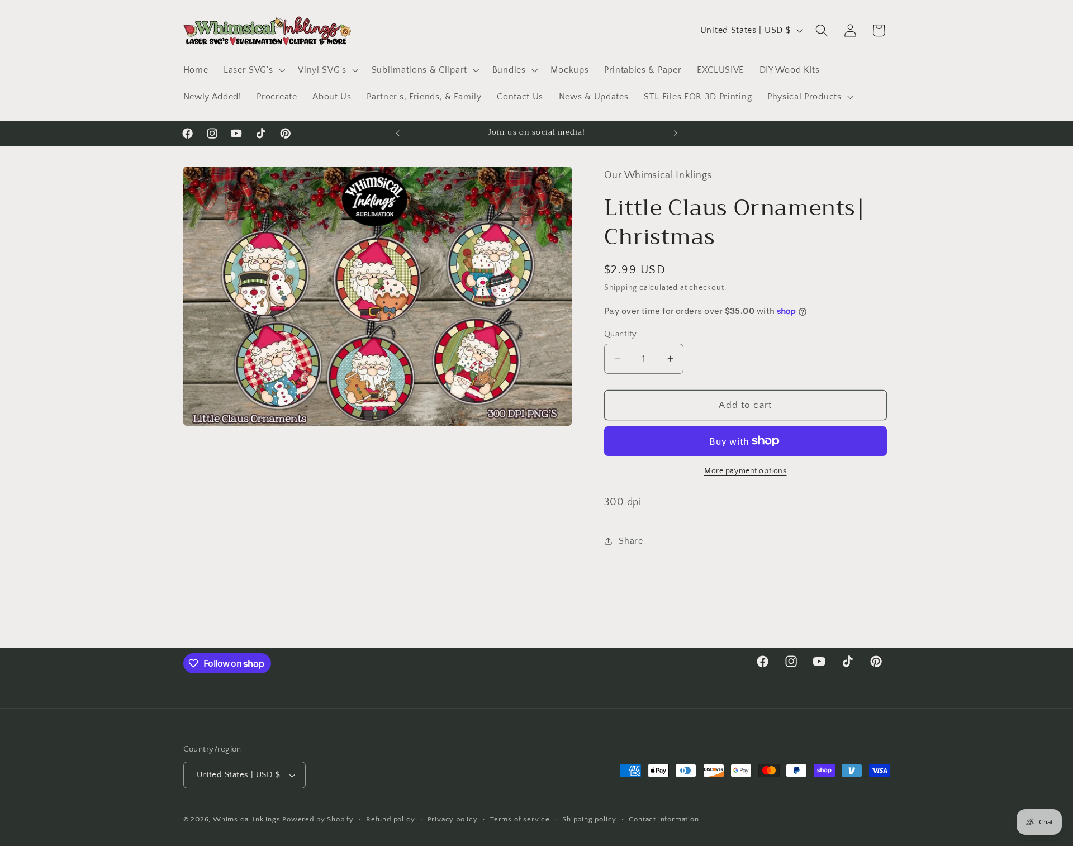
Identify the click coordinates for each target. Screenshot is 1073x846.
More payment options (745, 471)
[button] (253, 69)
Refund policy (390, 820)
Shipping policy (589, 820)
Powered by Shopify (318, 820)
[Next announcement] (675, 133)
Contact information (664, 820)
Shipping (620, 287)
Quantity (620, 334)
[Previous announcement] (398, 133)
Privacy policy (453, 820)
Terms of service (520, 820)
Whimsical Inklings (247, 820)
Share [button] (631, 540)
